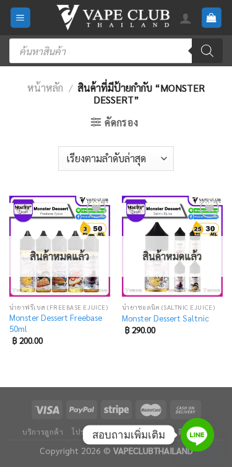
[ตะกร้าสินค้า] (212, 17)
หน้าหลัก (45, 87)
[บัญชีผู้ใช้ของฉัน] (185, 18)
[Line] (197, 435)
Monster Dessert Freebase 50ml (55, 323)
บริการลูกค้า (43, 432)
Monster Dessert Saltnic (165, 318)
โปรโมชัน (88, 432)
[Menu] (21, 17)
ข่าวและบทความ (141, 432)
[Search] (207, 50)
